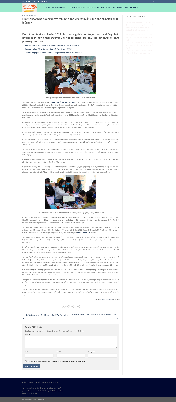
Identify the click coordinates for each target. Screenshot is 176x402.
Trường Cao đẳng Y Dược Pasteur (62, 102)
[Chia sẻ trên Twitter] (67, 306)
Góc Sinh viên (130, 7)
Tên (26, 352)
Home (48, 7)
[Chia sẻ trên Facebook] (63, 306)
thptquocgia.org (106, 299)
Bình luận (28, 334)
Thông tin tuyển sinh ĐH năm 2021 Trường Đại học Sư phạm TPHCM (48, 49)
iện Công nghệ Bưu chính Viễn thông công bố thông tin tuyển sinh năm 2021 (53, 53)
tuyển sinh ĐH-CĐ (83, 232)
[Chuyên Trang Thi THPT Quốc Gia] (32, 7)
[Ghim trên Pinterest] (74, 306)
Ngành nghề (118, 7)
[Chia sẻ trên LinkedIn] (78, 306)
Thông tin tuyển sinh (29, 15)
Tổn (51, 45)
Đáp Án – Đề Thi (93, 7)
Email (59, 352)
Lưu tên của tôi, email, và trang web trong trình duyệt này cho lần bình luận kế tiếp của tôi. (56, 361)
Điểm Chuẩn (105, 7)
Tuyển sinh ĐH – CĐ (77, 7)
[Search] (153, 1)
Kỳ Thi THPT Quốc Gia (60, 7)
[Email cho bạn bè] (71, 306)
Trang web (91, 352)
